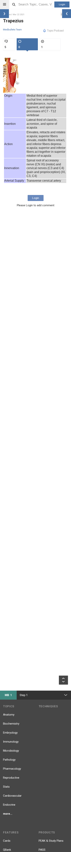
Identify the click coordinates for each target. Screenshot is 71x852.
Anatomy (8, 714)
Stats (6, 786)
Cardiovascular (12, 795)
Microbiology (11, 750)
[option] (11, 75)
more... (7, 813)
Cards (6, 840)
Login (62, 4)
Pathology (9, 759)
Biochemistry (11, 723)
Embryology (10, 732)
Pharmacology (12, 768)
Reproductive (11, 777)
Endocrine (9, 804)
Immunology (11, 741)
